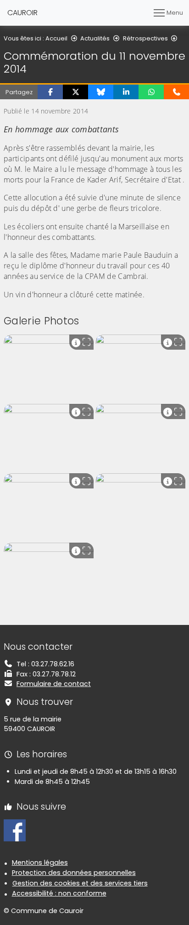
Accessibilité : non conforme (59, 893)
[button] (50, 92)
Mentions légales (40, 862)
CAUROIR (22, 12)
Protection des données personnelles (74, 872)
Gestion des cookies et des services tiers (80, 883)
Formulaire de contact (54, 683)
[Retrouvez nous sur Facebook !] (15, 829)
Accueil (56, 38)
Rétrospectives (145, 38)
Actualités (95, 38)
